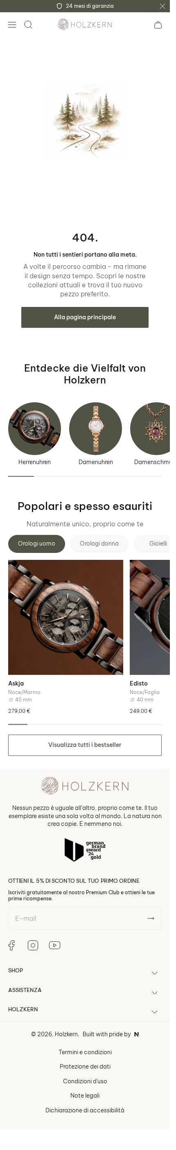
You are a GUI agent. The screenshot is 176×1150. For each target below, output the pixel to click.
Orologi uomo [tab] (36, 543)
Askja (16, 683)
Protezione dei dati (85, 1066)
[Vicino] (162, 6)
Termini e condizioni (85, 1052)
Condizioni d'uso (85, 1081)
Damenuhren (96, 462)
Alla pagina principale (85, 317)
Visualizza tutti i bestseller (85, 745)
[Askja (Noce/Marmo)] (65, 617)
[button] (12, 24)
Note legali (84, 1095)
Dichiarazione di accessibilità (84, 1110)
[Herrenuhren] (34, 428)
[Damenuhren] (95, 428)
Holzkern (66, 1034)
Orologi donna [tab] (99, 543)
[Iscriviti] (151, 918)
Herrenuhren (34, 462)
